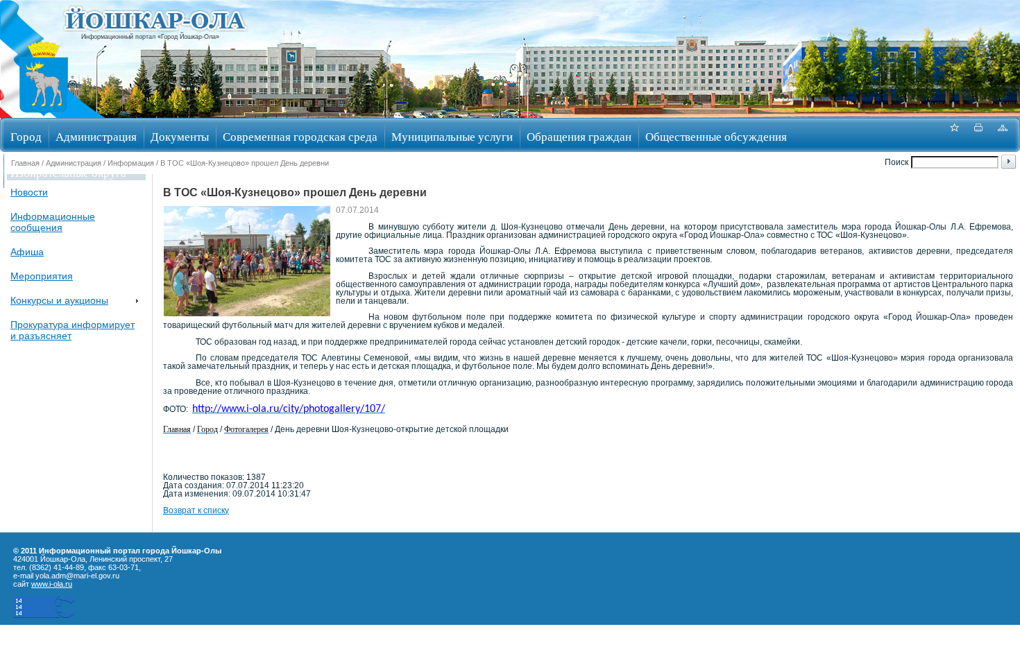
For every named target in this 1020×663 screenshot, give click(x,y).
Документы (180, 136)
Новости (29, 192)
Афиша (27, 251)
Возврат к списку (196, 510)
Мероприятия (41, 276)
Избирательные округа (68, 172)
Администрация (96, 136)
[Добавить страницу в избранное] (954, 135)
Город (26, 136)
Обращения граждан (579, 136)
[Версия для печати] (978, 135)
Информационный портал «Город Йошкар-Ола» (150, 36)
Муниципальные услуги (452, 136)
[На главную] (43, 113)
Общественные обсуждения (716, 136)
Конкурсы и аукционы (59, 300)
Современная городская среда (300, 136)
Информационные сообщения (52, 222)
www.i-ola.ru (51, 584)
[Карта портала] (1003, 135)
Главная (25, 163)
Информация (131, 163)
